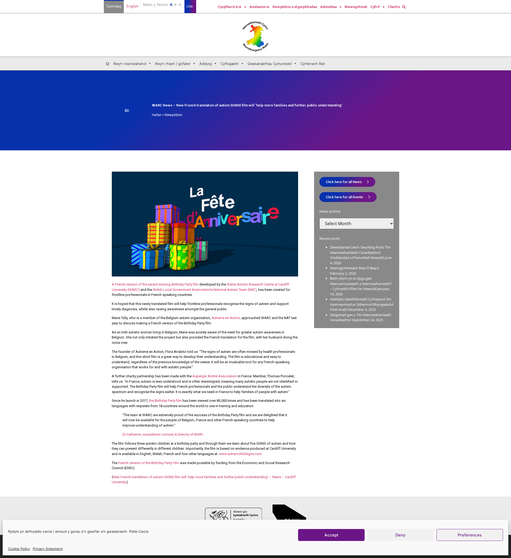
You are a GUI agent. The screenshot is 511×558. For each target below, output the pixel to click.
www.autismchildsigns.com (240, 454)
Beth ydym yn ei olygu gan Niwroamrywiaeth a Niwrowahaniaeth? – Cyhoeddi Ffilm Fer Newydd (361, 283)
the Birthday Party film (165, 401)
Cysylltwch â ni (229, 7)
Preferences (470, 534)
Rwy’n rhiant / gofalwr (173, 63)
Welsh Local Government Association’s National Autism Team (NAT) (205, 290)
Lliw (190, 6)
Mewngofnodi (356, 7)
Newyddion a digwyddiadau (295, 7)
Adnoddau (328, 7)
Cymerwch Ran (312, 63)
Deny (400, 534)
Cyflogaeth (230, 63)
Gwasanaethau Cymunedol (270, 63)
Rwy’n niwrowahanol (129, 63)
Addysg (205, 63)
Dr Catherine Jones (162, 434)
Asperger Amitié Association (214, 376)
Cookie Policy (19, 549)
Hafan (156, 115)
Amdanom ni (259, 7)
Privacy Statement (48, 549)
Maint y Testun (162, 4)
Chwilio (394, 7)
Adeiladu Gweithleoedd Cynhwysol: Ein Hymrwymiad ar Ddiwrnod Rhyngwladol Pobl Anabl (361, 304)
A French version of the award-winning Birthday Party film (155, 284)
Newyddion (173, 115)
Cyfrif (375, 7)
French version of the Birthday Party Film (148, 463)
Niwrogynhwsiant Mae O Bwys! (354, 268)
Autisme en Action (226, 318)
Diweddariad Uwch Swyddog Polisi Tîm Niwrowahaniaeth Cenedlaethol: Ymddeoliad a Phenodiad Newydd (360, 252)
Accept (331, 534)
